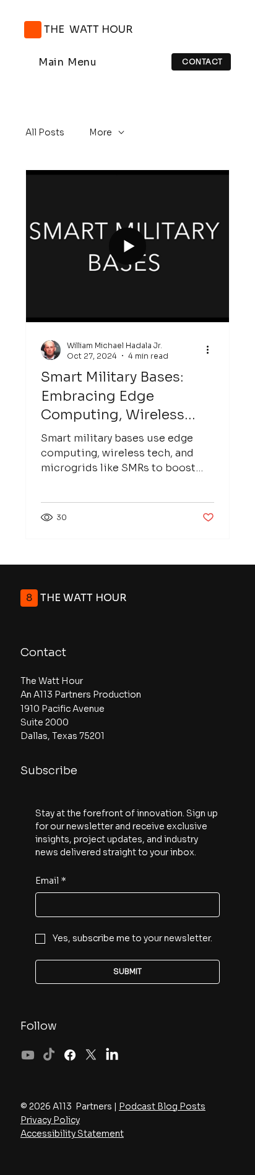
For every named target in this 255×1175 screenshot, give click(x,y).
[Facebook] (70, 1055)
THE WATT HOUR (89, 29)
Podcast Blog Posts (162, 1106)
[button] (67, 62)
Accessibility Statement (72, 1133)
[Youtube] (27, 1055)
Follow (38, 1026)
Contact (43, 652)
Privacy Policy (50, 1120)
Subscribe (48, 770)
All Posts (44, 132)
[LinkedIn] (112, 1055)
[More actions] (212, 350)
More (100, 132)
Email (50, 880)
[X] (91, 1055)
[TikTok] (48, 1055)
